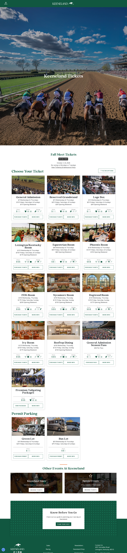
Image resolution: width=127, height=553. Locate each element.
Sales (48, 545)
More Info (36, 217)
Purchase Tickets (20, 217)
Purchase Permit (21, 456)
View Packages (20, 406)
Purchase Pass (91, 362)
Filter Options (107, 171)
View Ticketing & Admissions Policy (63, 167)
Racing (48, 549)
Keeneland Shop (79, 549)
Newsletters (79, 545)
